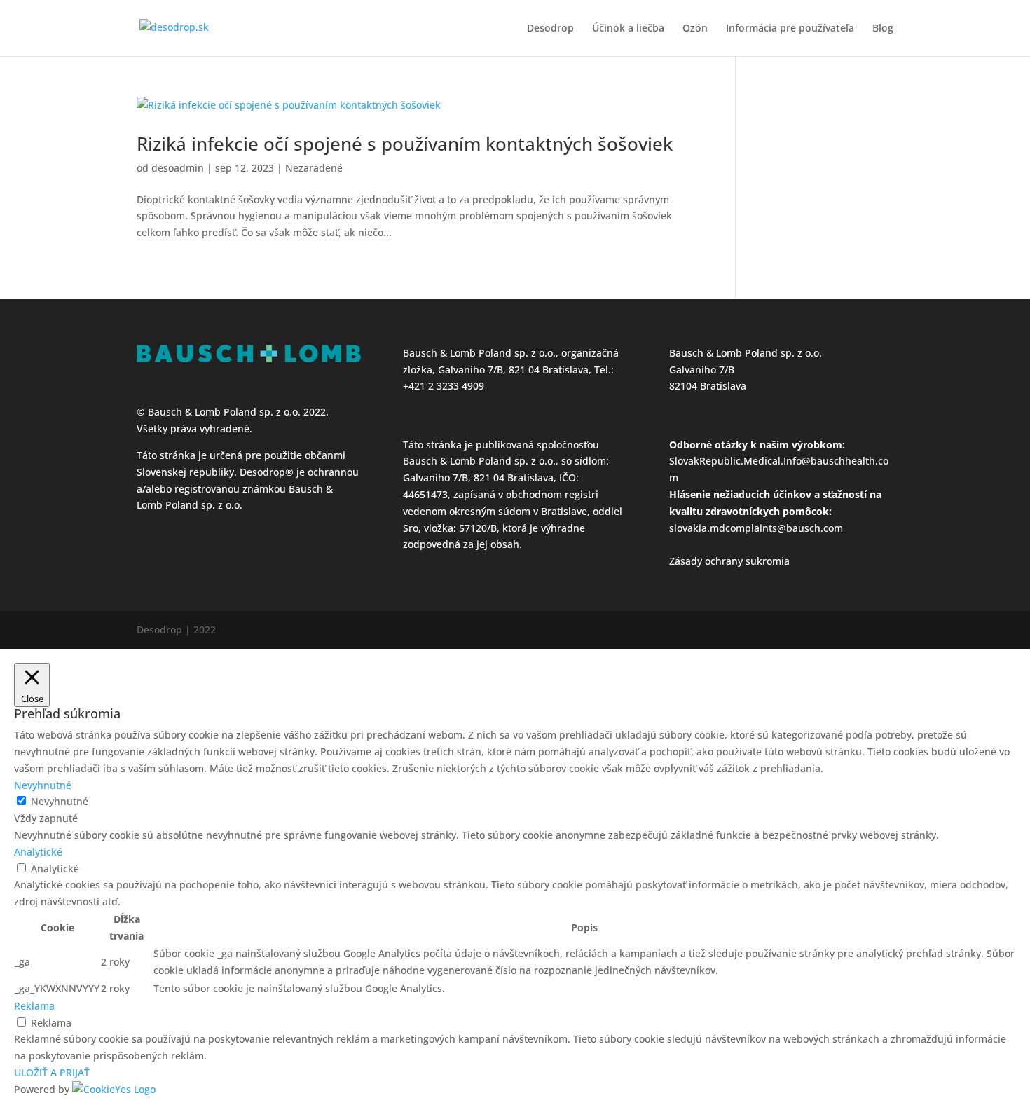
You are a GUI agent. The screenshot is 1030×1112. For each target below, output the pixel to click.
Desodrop (550, 28)
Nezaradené (314, 167)
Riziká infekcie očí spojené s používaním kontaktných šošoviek (405, 143)
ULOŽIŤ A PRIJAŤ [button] (52, 1072)
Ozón (695, 28)
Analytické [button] (38, 851)
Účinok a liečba (628, 28)
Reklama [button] (34, 1006)
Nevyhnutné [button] (42, 785)
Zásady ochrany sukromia (729, 561)
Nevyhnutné (59, 801)
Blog (882, 28)
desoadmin (177, 167)
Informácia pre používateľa (790, 28)
